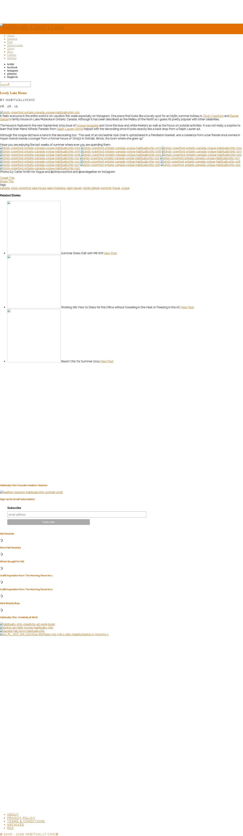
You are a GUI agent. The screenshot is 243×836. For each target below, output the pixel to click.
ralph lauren (74, 188)
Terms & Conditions (26, 821)
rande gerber (91, 188)
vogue (125, 188)
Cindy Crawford (213, 116)
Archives (15, 824)
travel (116, 188)
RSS (10, 828)
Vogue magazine (87, 125)
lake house (39, 188)
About (13, 814)
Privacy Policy (21, 818)
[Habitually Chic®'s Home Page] (32, 27)
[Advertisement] (121, 11)
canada (5, 188)
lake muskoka (56, 188)
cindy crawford (21, 188)
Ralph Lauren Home (70, 129)
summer (106, 188)
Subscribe (14, 507)
